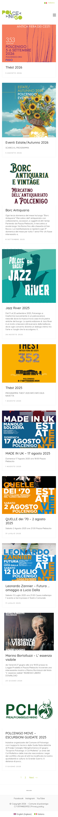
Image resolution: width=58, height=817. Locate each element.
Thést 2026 (14, 67)
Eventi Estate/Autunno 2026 (27, 142)
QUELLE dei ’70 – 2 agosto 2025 (25, 521)
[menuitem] (22, 814)
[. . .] (29, 791)
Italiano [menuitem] (41, 814)
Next (32, 777)
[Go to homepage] (12, 15)
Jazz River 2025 (18, 308)
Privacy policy (37, 806)
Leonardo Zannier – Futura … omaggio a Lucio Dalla (28, 588)
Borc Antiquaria (17, 210)
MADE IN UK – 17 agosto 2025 (28, 453)
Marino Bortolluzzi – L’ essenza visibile (29, 657)
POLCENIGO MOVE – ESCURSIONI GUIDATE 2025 (26, 735)
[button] (54, 15)
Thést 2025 (14, 388)
